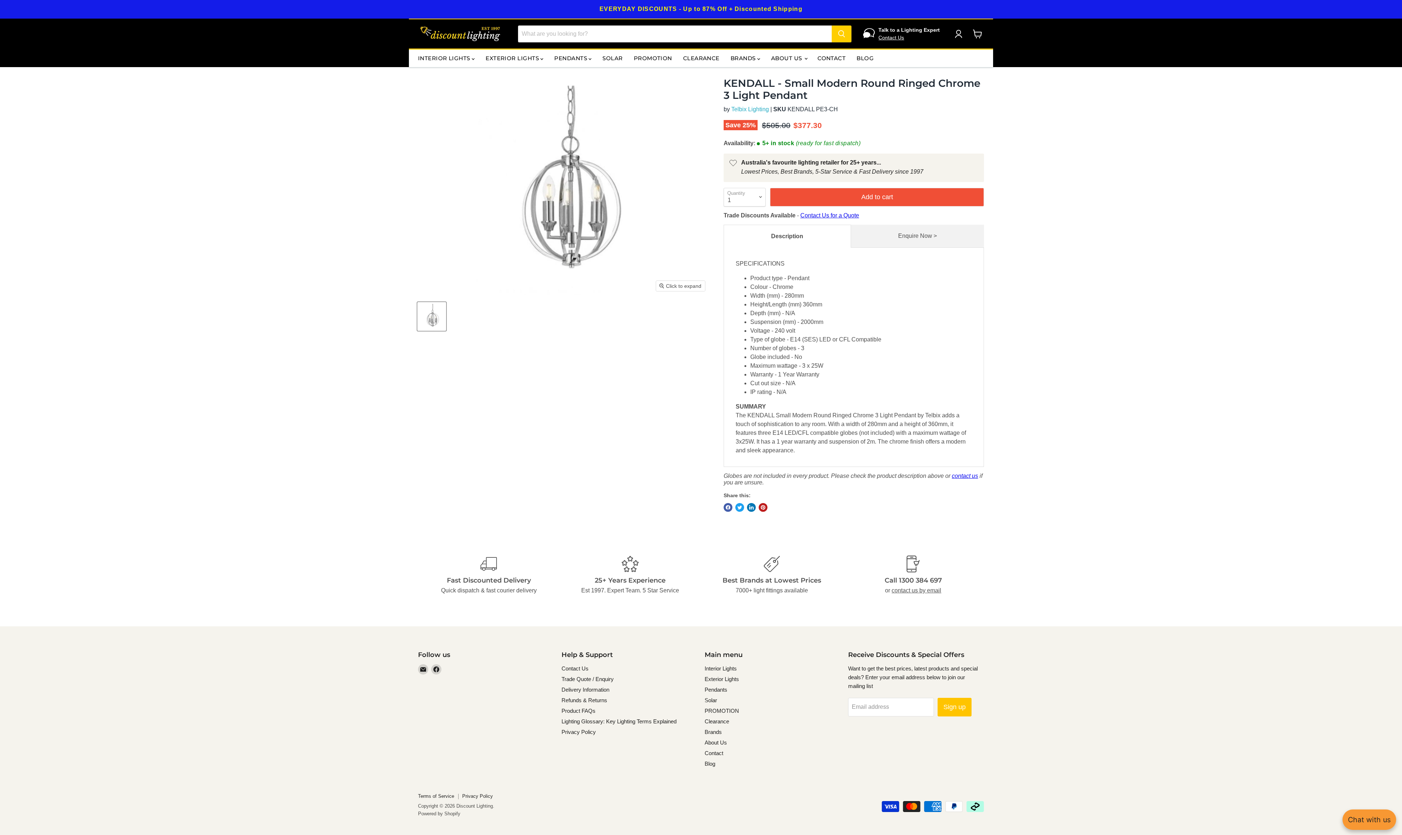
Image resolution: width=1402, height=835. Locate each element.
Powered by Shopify (439, 813)
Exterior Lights (513, 58)
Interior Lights (445, 58)
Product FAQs (578, 711)
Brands (744, 58)
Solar (612, 58)
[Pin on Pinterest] (763, 507)
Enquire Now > (917, 236)
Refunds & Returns (584, 700)
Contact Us (891, 37)
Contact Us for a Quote (829, 215)
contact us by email (916, 590)
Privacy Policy (579, 732)
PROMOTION (653, 58)
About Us (787, 58)
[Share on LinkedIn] (751, 507)
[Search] (841, 34)
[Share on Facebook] (728, 507)
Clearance (701, 58)
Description (787, 236)
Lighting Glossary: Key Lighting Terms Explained (619, 721)
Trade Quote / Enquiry (588, 679)
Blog (865, 58)
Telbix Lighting (750, 109)
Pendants (571, 58)
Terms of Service (436, 796)
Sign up (954, 707)
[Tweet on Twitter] (739, 507)
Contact (831, 58)
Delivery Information (585, 690)
